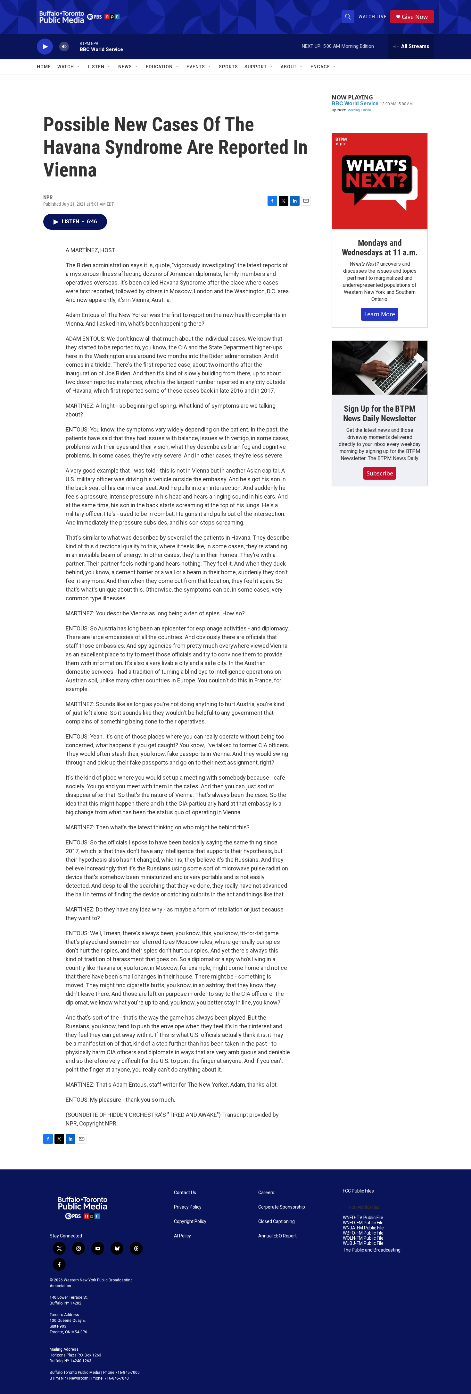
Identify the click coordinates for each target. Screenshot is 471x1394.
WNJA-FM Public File (363, 1228)
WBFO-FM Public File (363, 1233)
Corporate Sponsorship (281, 1207)
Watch (65, 66)
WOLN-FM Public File (363, 1238)
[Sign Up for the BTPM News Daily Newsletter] (379, 368)
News (125, 66)
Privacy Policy (188, 1207)
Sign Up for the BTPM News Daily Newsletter (380, 413)
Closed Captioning (276, 1221)
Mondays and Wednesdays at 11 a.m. (380, 247)
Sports (228, 66)
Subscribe (380, 473)
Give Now (415, 16)
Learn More (379, 314)
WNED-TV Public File (363, 1217)
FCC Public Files (358, 1191)
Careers (266, 1192)
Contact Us (185, 1192)
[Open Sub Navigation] (78, 66)
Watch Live (373, 16)
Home (44, 66)
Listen (96, 66)
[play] (45, 46)
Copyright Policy (190, 1221)
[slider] (74, 46)
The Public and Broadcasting (372, 1250)
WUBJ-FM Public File (363, 1243)
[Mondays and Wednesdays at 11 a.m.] (379, 181)
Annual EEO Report (277, 1236)
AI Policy (182, 1236)
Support (255, 66)
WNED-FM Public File (363, 1222)
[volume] (64, 46)
